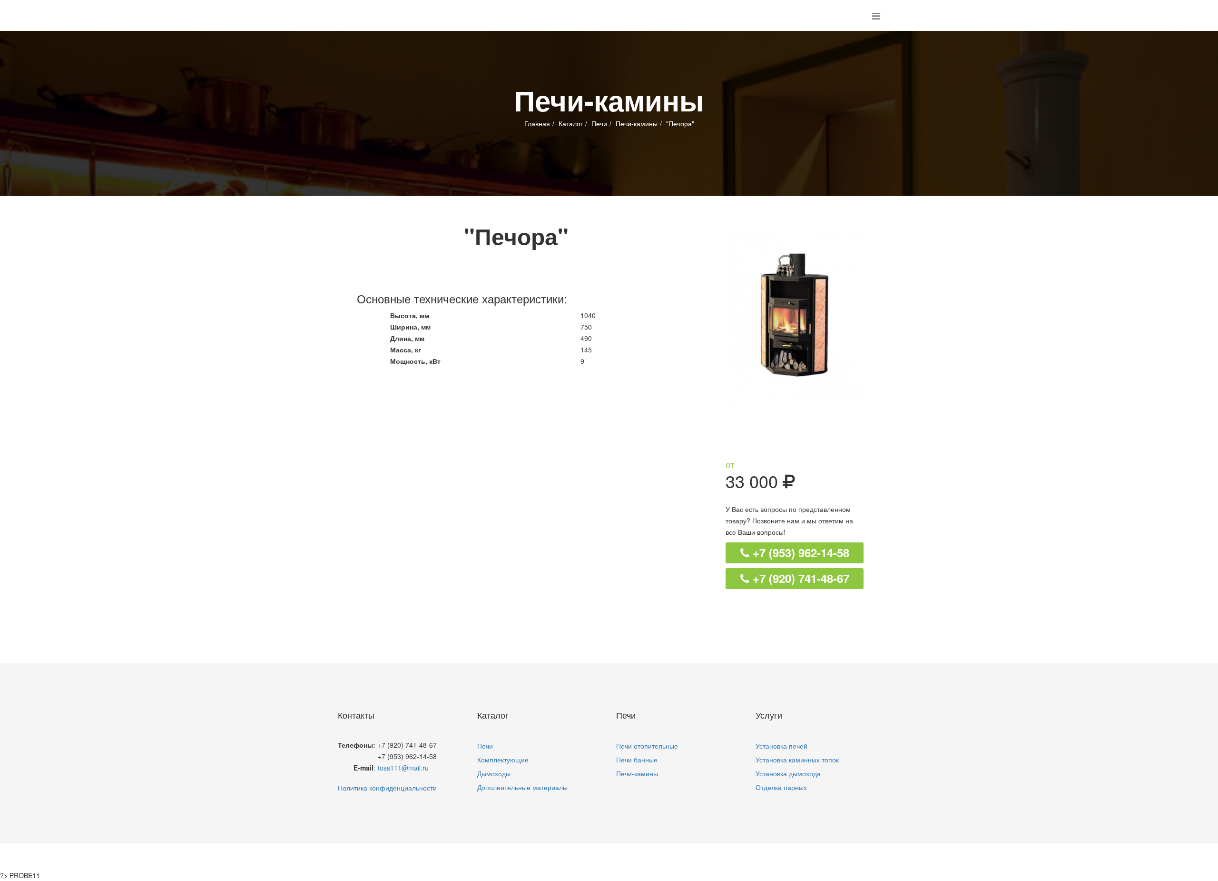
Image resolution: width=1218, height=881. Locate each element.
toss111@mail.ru (403, 767)
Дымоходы (494, 773)
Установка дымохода (788, 773)
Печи (599, 123)
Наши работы (643, 856)
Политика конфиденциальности (387, 787)
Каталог (571, 123)
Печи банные (637, 759)
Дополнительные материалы (522, 787)
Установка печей (781, 746)
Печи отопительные (647, 746)
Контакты (704, 856)
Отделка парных (781, 787)
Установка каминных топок (797, 759)
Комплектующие (503, 759)
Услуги (587, 856)
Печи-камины (637, 123)
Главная (537, 123)
